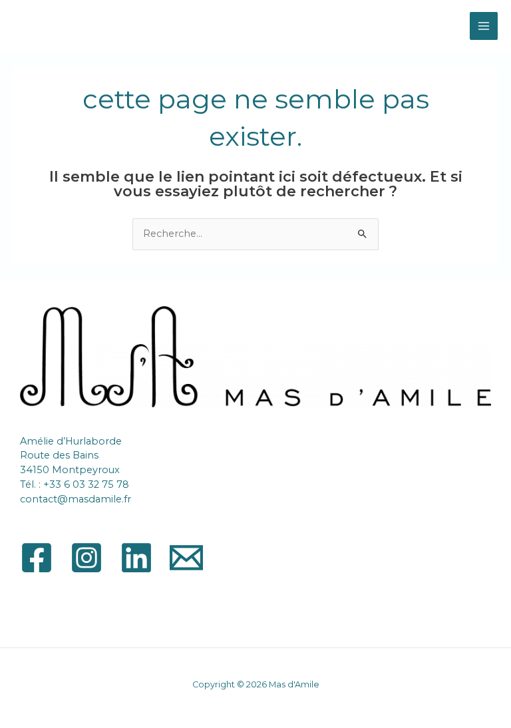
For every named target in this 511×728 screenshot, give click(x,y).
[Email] (186, 557)
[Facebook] (36, 557)
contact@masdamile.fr (75, 499)
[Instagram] (86, 557)
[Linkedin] (136, 557)
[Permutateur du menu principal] (484, 26)
